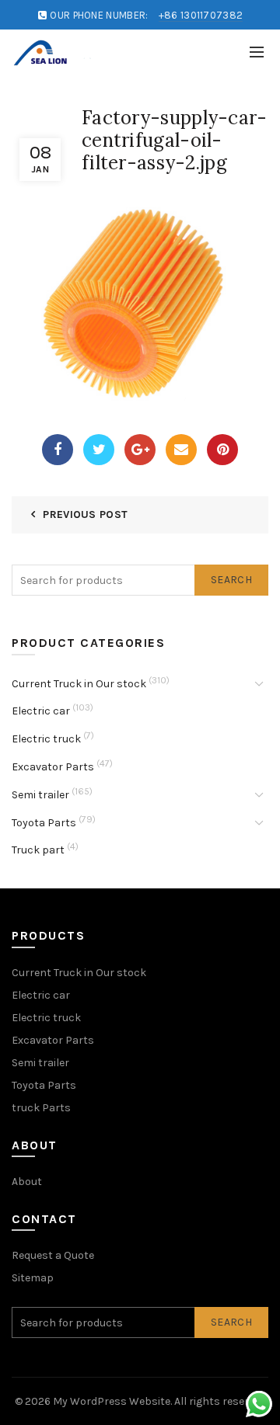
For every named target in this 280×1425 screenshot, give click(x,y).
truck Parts (41, 1107)
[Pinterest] (222, 449)
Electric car (41, 711)
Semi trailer (40, 794)
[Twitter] (98, 449)
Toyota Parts (44, 822)
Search (231, 579)
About (27, 1181)
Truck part (38, 850)
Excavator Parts (53, 766)
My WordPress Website (111, 1401)
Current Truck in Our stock (79, 683)
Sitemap (33, 1277)
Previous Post (85, 514)
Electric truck (46, 739)
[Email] (181, 449)
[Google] (140, 449)
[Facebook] (57, 449)
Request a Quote (53, 1255)
